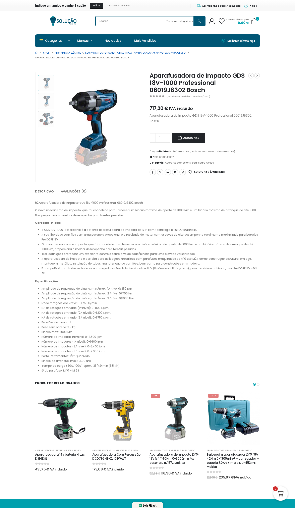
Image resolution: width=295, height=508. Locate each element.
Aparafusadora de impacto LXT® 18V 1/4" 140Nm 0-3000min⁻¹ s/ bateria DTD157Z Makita (174, 458)
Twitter (160, 172)
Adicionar (191, 138)
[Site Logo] (63, 21)
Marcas (83, 41)
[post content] (61, 418)
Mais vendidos (145, 41)
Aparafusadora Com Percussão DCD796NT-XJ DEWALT (116, 456)
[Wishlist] (221, 21)
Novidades (113, 41)
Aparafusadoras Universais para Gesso (189, 162)
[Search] (199, 21)
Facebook (153, 172)
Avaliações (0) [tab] (74, 191)
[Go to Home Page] (36, 52)
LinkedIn (168, 172)
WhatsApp (182, 172)
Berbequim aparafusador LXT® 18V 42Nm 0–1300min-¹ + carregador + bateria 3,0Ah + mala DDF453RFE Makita (233, 460)
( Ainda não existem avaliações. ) (188, 96)
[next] (257, 75)
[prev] (251, 75)
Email (175, 172)
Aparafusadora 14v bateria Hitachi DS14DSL (61, 456)
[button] (36, 127)
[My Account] (211, 21)
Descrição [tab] (44, 191)
